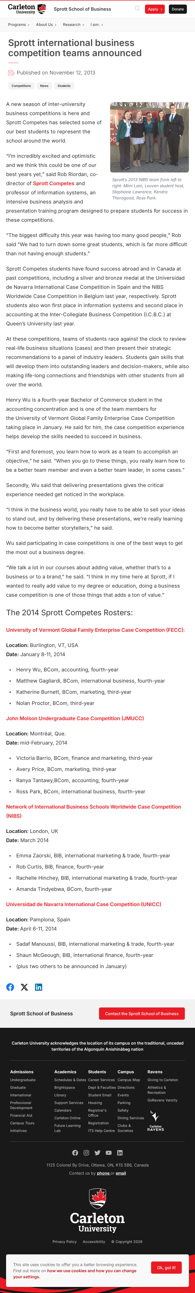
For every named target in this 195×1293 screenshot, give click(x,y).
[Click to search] (137, 9)
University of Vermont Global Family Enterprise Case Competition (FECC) (94, 630)
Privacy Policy (65, 1241)
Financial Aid (21, 1115)
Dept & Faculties (102, 1087)
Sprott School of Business (82, 9)
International (20, 1095)
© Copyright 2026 (126, 1241)
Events (123, 1095)
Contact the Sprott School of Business (142, 1013)
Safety (123, 1110)
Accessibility (94, 1241)
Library (60, 1095)
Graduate (18, 1087)
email (121, 1173)
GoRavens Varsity (162, 1100)
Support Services (69, 1102)
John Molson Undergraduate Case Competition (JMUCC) (75, 718)
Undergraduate (23, 1080)
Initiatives (18, 1130)
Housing (95, 1102)
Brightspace (64, 1087)
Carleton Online (67, 1118)
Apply (153, 9)
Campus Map (129, 1080)
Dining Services (131, 1118)
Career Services (101, 1080)
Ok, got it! (166, 1267)
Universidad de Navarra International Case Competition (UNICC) (83, 904)
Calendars (63, 1110)
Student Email (99, 1095)
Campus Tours (22, 1123)
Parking (124, 1102)
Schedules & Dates (70, 1080)
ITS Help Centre (101, 1130)
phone (103, 1173)
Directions (126, 1087)
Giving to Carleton (163, 1080)
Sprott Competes (53, 183)
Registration (98, 1123)
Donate (178, 9)
